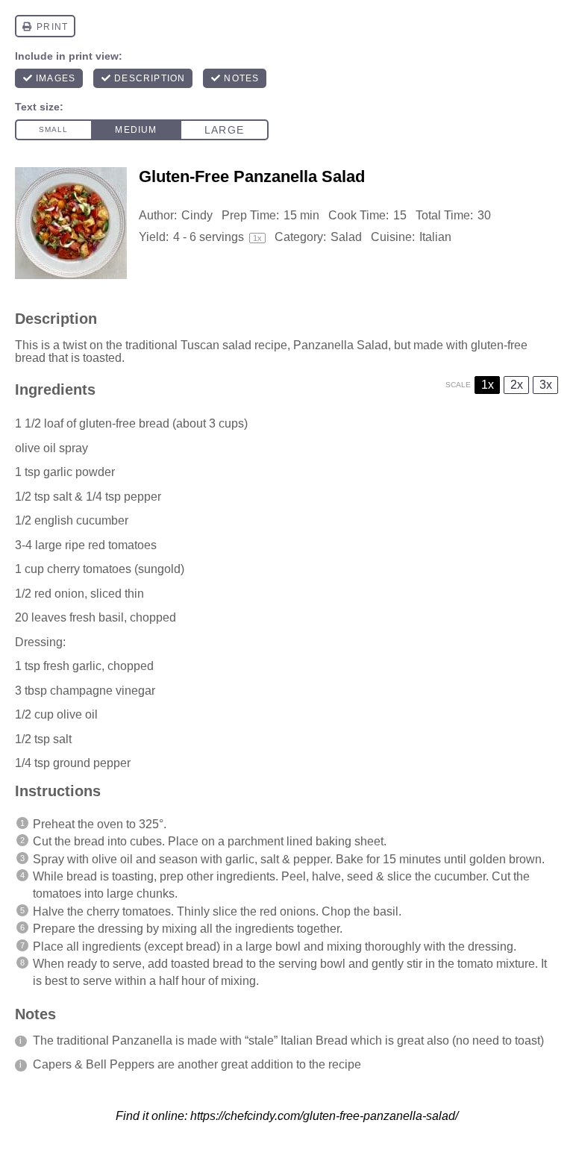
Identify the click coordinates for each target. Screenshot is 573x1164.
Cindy (197, 215)
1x (487, 384)
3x (545, 384)
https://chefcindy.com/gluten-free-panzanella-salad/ (324, 1116)
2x (516, 384)
